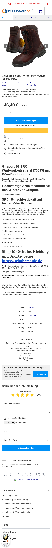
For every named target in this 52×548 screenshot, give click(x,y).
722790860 (6, 460)
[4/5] (27, 395)
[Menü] (48, 11)
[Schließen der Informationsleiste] (47, 3)
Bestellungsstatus (10, 495)
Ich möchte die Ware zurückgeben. (17, 508)
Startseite (17, 18)
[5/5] (32, 395)
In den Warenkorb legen (26, 120)
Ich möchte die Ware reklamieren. (17, 504)
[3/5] (22, 395)
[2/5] (17, 395)
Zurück (7, 18)
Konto (5, 525)
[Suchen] (33, 11)
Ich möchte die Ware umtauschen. (17, 512)
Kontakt (5, 516)
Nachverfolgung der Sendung (15, 500)
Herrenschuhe (28, 18)
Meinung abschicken (26, 448)
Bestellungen (9, 490)
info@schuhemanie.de (22, 460)
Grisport (31, 307)
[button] (6, 46)
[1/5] (13, 395)
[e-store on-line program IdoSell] (26, 480)
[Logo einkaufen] (16, 11)
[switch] (5, 544)
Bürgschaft (32, 315)
